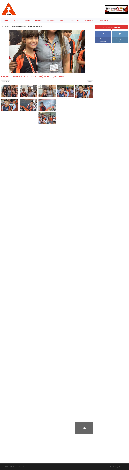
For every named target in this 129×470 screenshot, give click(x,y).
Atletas (15, 21)
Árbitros (50, 21)
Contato (63, 21)
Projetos (75, 21)
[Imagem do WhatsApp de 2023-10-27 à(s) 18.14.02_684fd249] (9, 91)
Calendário (89, 21)
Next (89, 82)
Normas (38, 21)
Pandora (121, 467)
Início (6, 21)
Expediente (103, 21)
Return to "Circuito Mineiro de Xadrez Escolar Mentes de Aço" (23, 26)
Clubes (27, 21)
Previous (6, 82)
